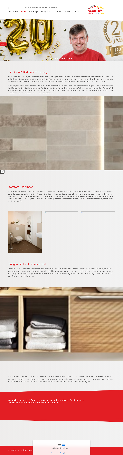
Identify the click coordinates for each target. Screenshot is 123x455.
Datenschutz (52, 8)
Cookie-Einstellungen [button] (61, 448)
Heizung (33, 11)
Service (66, 11)
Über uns (12, 11)
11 (72, 58)
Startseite (27, 8)
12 (74, 58)
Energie (44, 11)
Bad (23, 11)
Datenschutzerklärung (57, 453)
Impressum (43, 8)
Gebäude (56, 11)
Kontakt (35, 8)
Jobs (77, 11)
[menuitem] (14, 12)
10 (69, 58)
